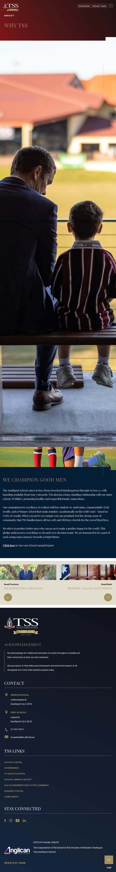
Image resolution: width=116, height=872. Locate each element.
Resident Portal (14, 791)
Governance (11, 768)
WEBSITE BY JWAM (14, 862)
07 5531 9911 (17, 729)
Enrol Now (84, 6)
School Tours (99, 6)
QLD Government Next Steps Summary (26, 785)
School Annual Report (18, 779)
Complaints (11, 796)
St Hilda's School (14, 773)
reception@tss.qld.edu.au (23, 737)
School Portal (13, 762)
